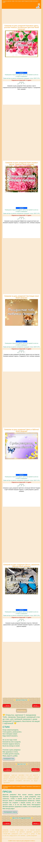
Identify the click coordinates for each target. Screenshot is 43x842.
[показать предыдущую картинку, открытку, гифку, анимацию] (7, 708)
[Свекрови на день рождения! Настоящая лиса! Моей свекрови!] (20, 352)
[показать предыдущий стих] (7, 772)
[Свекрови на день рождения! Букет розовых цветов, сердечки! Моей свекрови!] (20, 219)
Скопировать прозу (10, 811)
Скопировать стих (9, 758)
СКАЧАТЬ (22, 72)
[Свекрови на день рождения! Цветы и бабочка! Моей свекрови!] (20, 486)
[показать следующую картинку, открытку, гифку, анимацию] (36, 708)
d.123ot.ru (32, 840)
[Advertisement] (21, 16)
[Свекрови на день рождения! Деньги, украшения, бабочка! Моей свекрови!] (20, 621)
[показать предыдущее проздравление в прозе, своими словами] (7, 826)
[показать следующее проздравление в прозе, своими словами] (36, 826)
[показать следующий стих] (35, 773)
